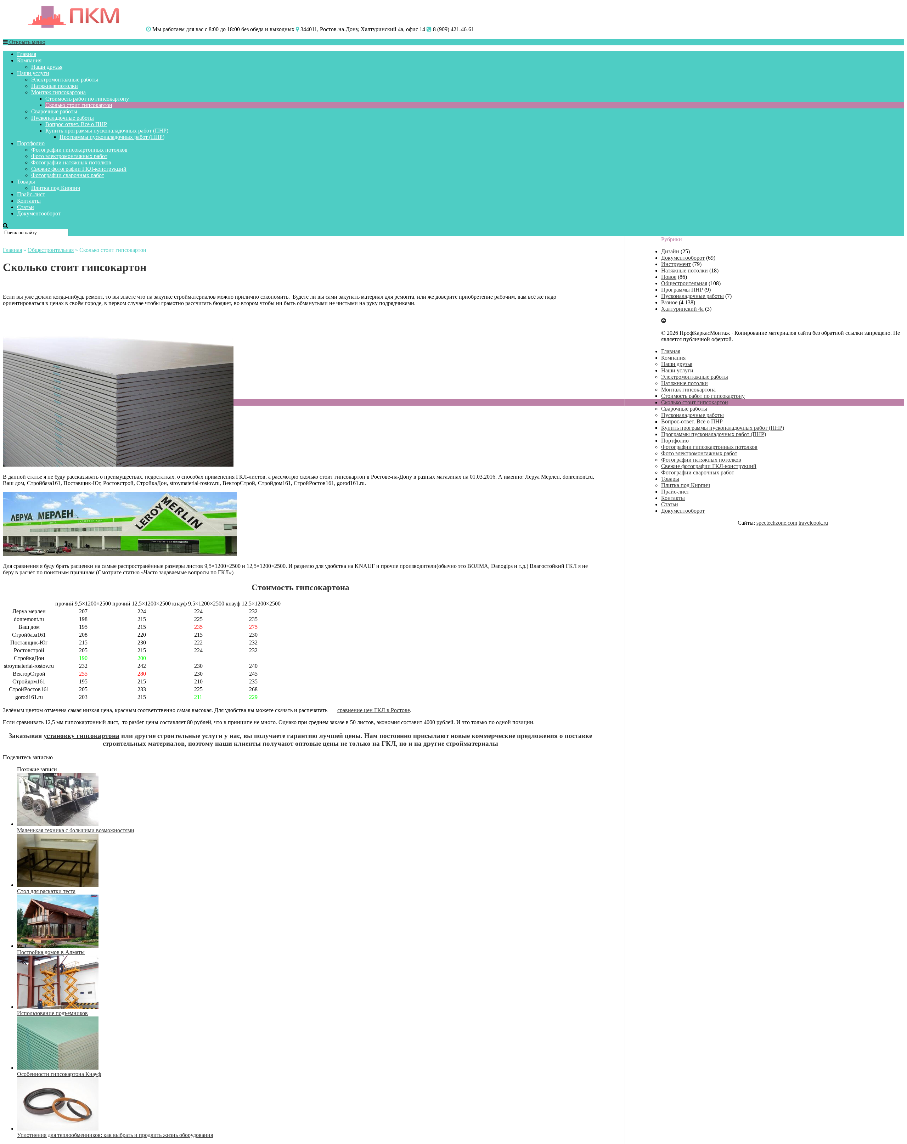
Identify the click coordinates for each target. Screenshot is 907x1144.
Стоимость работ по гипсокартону (87, 99)
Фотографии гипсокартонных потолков (79, 150)
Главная (26, 54)
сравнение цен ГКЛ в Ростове (373, 710)
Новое (668, 277)
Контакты (29, 201)
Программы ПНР (682, 290)
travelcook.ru (813, 523)
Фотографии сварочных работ (67, 175)
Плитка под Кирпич (55, 188)
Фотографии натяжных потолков (71, 162)
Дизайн (670, 251)
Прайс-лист (31, 194)
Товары (26, 182)
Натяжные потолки (54, 86)
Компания (29, 60)
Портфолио (31, 143)
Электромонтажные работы (64, 80)
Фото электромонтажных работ (69, 156)
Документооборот (39, 213)
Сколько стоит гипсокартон (78, 105)
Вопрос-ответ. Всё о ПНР (76, 124)
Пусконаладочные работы (62, 118)
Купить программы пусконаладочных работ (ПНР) (106, 131)
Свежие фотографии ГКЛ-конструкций (78, 169)
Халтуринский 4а (682, 309)
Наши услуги (33, 73)
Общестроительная (51, 250)
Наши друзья (46, 67)
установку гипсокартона (81, 735)
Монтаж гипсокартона (58, 92)
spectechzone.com (776, 523)
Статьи (25, 207)
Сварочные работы (54, 111)
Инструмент (676, 264)
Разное (669, 302)
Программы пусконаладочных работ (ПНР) (112, 137)
